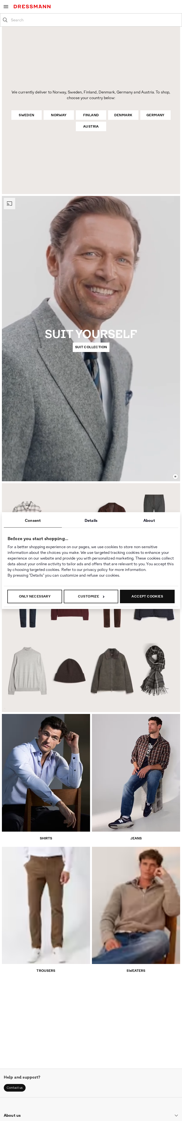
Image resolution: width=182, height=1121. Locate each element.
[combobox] (95, 19)
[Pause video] (175, 476)
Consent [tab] (33, 520)
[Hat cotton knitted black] (69, 670)
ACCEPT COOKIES (147, 596)
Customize (88, 596)
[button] (15, 1088)
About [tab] (149, 520)
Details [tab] (91, 520)
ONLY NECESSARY (35, 596)
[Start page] (33, 6)
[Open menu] (6, 7)
